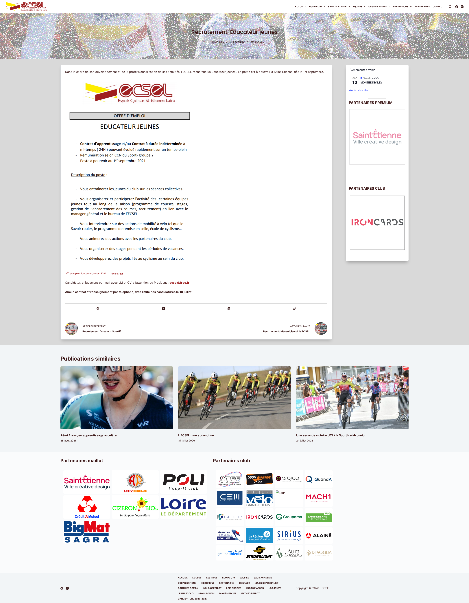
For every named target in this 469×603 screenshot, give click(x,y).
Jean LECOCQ (185, 593)
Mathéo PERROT (250, 593)
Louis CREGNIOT (212, 588)
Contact (438, 6)
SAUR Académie (337, 6)
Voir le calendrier (358, 90)
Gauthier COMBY (188, 588)
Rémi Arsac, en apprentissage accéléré (88, 435)
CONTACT (244, 583)
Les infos (211, 577)
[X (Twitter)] (163, 308)
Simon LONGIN (206, 593)
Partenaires (422, 6)
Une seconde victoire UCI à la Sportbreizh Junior (331, 435)
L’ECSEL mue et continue (196, 435)
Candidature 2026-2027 (192, 598)
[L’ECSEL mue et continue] (234, 397)
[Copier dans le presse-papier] (294, 308)
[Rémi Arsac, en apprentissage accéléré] (116, 397)
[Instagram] (462, 6)
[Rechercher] (450, 6)
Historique (207, 583)
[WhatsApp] (229, 308)
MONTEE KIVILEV (371, 82)
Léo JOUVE (275, 588)
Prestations (400, 6)
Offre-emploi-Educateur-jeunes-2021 (85, 273)
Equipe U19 (315, 6)
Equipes (357, 6)
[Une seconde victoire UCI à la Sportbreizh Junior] (352, 397)
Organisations (377, 6)
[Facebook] (456, 6)
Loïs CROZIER (233, 588)
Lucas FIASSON (255, 588)
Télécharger (116, 273)
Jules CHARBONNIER (266, 583)
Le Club (298, 6)
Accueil (183, 577)
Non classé (257, 41)
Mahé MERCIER (227, 593)
